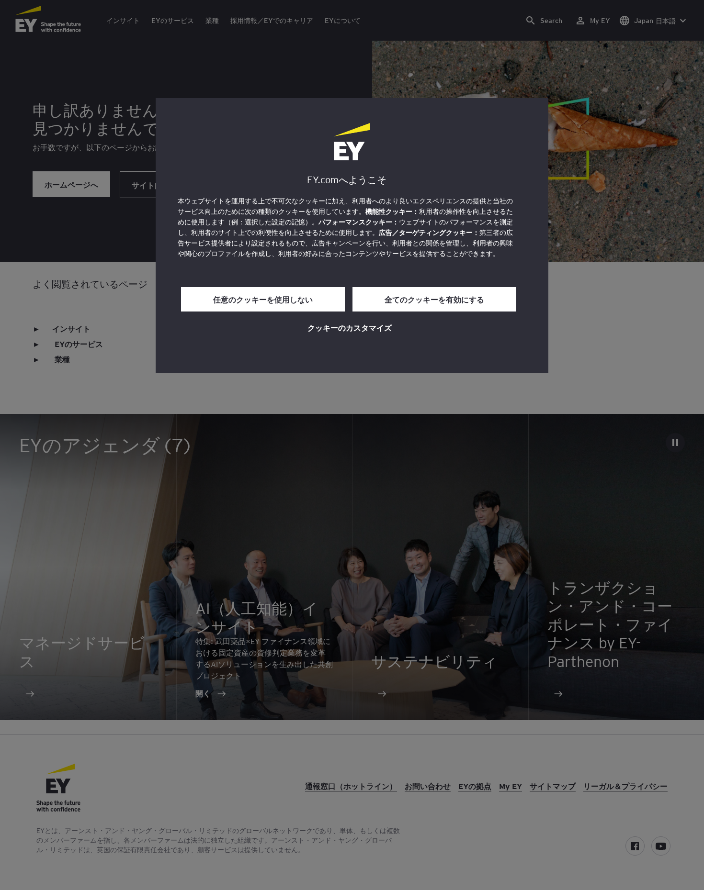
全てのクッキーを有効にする (434, 299)
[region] (352, 235)
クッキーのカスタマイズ (349, 327)
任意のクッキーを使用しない (263, 299)
